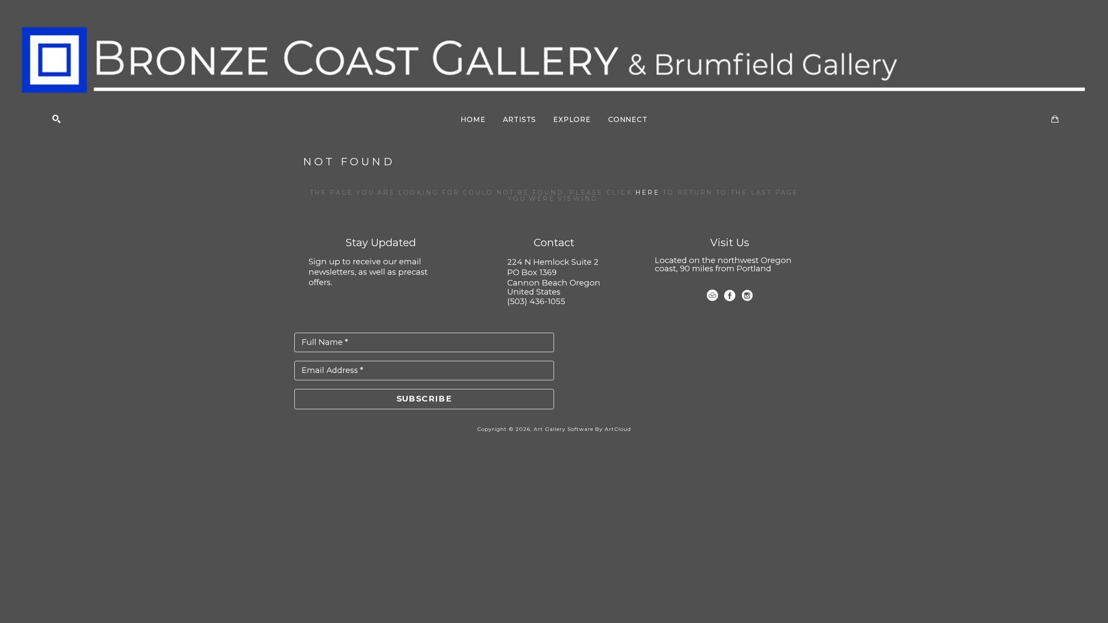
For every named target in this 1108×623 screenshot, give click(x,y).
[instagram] (747, 295)
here (647, 192)
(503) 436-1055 (536, 301)
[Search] (56, 119)
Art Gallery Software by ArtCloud (582, 429)
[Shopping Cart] (1055, 119)
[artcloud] (712, 295)
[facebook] (729, 295)
